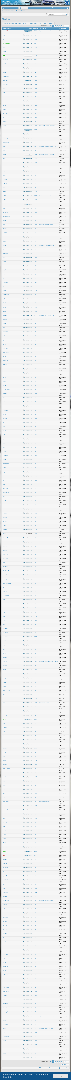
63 (35, 150)
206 (36, 669)
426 (36, 105)
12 (35, 496)
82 (35, 369)
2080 (35, 764)
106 (36, 88)
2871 (35, 146)
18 (35, 278)
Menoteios (5, 954)
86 (35, 266)
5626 (35, 31)
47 (35, 410)
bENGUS (5, 843)
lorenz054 (5, 31)
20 (35, 789)
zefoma (4, 323)
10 (35, 64)
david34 (5, 233)
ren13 (4, 336)
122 (36, 290)
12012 (35, 719)
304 (36, 777)
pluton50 (5, 513)
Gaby (4, 855)
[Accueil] (35, 2)
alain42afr (5, 455)
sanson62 (5, 847)
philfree (4, 620)
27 (35, 389)
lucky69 (4, 47)
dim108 (4, 64)
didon (4, 187)
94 (35, 327)
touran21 (5, 261)
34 (35, 542)
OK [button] (61, 1076)
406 (36, 261)
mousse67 (5, 1016)
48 (35, 521)
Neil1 (4, 435)
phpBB (31, 1071)
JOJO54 (5, 921)
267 (36, 224)
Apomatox (5, 253)
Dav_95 (5, 550)
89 (35, 414)
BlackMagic (5, 1003)
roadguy (5, 925)
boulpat (4, 402)
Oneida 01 (5, 966)
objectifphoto (6, 900)
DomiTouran (6, 352)
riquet (4, 797)
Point (4, 39)
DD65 (4, 653)
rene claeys (5, 138)
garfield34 (5, 917)
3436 (35, 154)
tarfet (4, 674)
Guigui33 (5, 393)
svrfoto (4, 125)
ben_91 (4, 270)
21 (35, 443)
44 (35, 900)
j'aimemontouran (7, 583)
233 (36, 888)
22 (35, 484)
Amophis (5, 521)
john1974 (5, 546)
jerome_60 (5, 1012)
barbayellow (6, 801)
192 (36, 793)
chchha (4, 682)
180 (36, 513)
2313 (35, 661)
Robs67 (5, 237)
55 (35, 941)
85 (35, 867)
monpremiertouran (7, 810)
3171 (35, 855)
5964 (35, 80)
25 (35, 426)
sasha (4, 1053)
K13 (4, 208)
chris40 (4, 777)
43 (35, 97)
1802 (35, 636)
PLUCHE (5, 228)
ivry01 (4, 72)
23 (35, 492)
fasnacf (4, 51)
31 (35, 612)
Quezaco (5, 319)
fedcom (4, 459)
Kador (4, 484)
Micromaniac (6, 76)
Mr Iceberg (5, 892)
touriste (4, 501)
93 (35, 323)
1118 (35, 158)
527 (36, 92)
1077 (35, 76)
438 (36, 39)
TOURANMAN (6, 389)
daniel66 (5, 418)
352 (36, 109)
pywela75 (5, 876)
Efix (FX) (5, 356)
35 (35, 731)
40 (35, 377)
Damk (4, 838)
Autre (51, 23)
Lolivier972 (5, 331)
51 (35, 385)
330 (36, 200)
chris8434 (5, 566)
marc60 (4, 414)
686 (36, 818)
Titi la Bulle (5, 983)
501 (36, 435)
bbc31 (4, 830)
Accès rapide (4, 8)
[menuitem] (55, 8)
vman (4, 707)
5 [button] (61, 26)
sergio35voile (6, 472)
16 (35, 422)
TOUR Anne (6, 303)
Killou (4, 694)
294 (36, 393)
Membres (23, 8)
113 (36, 529)
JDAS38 (5, 183)
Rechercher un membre (9, 10)
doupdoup (5, 867)
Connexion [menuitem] (65, 8)
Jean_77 (5, 426)
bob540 (4, 451)
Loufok (4, 344)
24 (35, 550)
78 (35, 142)
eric (3, 1057)
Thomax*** (5, 84)
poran (4, 175)
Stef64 (4, 669)
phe (4, 1032)
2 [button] (55, 26)
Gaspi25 (5, 146)
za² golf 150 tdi (6, 690)
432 (36, 68)
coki (4, 702)
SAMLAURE (6, 80)
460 (36, 620)
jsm (3, 117)
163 (36, 1040)
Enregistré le (62, 28)
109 (36, 418)
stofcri (4, 806)
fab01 (4, 851)
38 (35, 929)
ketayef (4, 369)
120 (36, 480)
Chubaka (5, 760)
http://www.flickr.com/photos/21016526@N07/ (50, 661)
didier (4, 274)
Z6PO (4, 92)
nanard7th (5, 348)
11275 (35, 43)
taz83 (4, 908)
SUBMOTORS (6, 216)
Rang (30, 28)
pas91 (4, 307)
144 (36, 1032)
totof (4, 150)
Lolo (4, 443)
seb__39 (5, 822)
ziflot (4, 826)
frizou (4, 888)
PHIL (4, 158)
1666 (35, 84)
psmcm (4, 785)
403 (36, 212)
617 (36, 806)
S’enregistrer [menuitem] (68, 8)
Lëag (4, 937)
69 (35, 645)
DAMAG (5, 834)
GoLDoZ (5, 735)
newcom (5, 665)
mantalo (5, 266)
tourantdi (5, 579)
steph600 (5, 896)
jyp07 (4, 299)
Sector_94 (5, 130)
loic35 (4, 468)
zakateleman (6, 463)
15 (35, 488)
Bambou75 (5, 542)
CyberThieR (6, 987)
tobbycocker (6, 1049)
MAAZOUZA (6, 880)
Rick (4, 496)
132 (36, 983)
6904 (35, 59)
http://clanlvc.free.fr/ (44, 702)
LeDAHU (5, 661)
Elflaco (4, 241)
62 (35, 303)
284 (36, 476)
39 (35, 167)
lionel (4, 740)
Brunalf (4, 191)
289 (36, 311)
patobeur (5, 608)
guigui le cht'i (6, 1036)
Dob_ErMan (6, 294)
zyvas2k (5, 904)
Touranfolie (5, 282)
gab (4, 871)
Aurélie (4, 818)
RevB (4, 447)
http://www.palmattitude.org (46, 224)
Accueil (8, 8)
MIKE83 (5, 711)
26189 (35, 851)
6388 (35, 195)
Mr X (4, 913)
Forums (15, 8)
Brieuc (4, 773)
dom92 (4, 999)
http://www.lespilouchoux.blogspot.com (49, 1016)
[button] (50, 26)
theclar (4, 962)
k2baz (4, 167)
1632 (35, 121)
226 (36, 47)
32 (35, 1049)
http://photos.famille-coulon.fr (46, 245)
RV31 (4, 789)
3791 (35, 315)
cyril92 (4, 195)
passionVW (5, 59)
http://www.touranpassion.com (46, 31)
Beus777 (5, 373)
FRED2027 (5, 632)
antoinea (5, 179)
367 (36, 125)
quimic (4, 979)
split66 (4, 525)
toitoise (4, 686)
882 (36, 257)
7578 (35, 55)
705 (36, 991)
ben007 (4, 88)
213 (36, 163)
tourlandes (5, 1024)
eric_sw (4, 752)
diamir (4, 245)
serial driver (6, 558)
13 (35, 72)
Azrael (4, 224)
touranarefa (5, 604)
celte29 (4, 109)
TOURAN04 (6, 509)
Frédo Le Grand (7, 768)
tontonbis (5, 950)
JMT (4, 624)
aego (4, 340)
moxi (4, 163)
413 (36, 702)
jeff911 (4, 958)
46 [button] (65, 26)
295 (36, 307)
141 (36, 282)
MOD (4, 612)
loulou (4, 97)
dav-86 (4, 719)
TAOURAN (5, 134)
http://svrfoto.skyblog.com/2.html (47, 125)
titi (3, 480)
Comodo (5, 315)
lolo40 (4, 430)
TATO (4, 814)
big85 (4, 249)
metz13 (4, 381)
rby (3, 587)
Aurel (4, 327)
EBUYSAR (5, 113)
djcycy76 (5, 863)
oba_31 (4, 278)
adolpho (5, 641)
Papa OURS (6, 991)
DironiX (4, 68)
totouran (5, 591)
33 (35, 884)
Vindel (4, 55)
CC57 (4, 200)
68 (35, 171)
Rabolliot (5, 529)
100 (36, 995)
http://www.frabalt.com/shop (46, 1028)
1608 (35, 748)
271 (36, 237)
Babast (4, 311)
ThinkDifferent (6, 43)
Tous (16, 23)
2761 (35, 204)
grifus (4, 397)
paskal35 (5, 657)
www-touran (6, 492)
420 (36, 533)
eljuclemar (5, 636)
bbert (4, 884)
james (4, 1040)
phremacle (5, 505)
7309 (35, 130)
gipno (4, 439)
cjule (4, 562)
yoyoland (5, 748)
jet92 (4, 257)
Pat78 (4, 744)
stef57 (4, 781)
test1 (4, 35)
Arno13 (4, 1020)
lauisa (4, 290)
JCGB (4, 698)
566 (36, 117)
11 (35, 554)
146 (36, 616)
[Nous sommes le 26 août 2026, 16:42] (46, 14)
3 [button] (57, 26)
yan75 (4, 970)
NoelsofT (5, 121)
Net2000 (5, 859)
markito (4, 385)
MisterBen (5, 974)
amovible (5, 933)
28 (35, 979)
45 (35, 546)
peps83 (4, 105)
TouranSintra (6, 142)
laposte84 (5, 628)
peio (4, 422)
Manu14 (5, 575)
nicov (4, 731)
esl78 (4, 793)
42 (35, 525)
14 (35, 604)
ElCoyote (5, 764)
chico (4, 756)
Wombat (5, 929)
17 (35, 880)
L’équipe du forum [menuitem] (21, 10)
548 (36, 191)
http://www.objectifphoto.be (46, 900)
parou (4, 946)
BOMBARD (5, 360)
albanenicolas (6, 101)
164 (36, 892)
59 (35, 373)
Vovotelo (5, 995)
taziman (5, 727)
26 (35, 571)
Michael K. (5, 406)
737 (36, 1045)
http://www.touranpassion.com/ (47, 315)
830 (36, 698)
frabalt (4, 1028)
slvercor (5, 1007)
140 (36, 455)
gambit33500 (6, 595)
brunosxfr (5, 715)
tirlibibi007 (5, 538)
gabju (4, 171)
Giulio (4, 599)
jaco (4, 616)
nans (4, 649)
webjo (4, 154)
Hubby (4, 220)
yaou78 (4, 941)
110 (36, 760)
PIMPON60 (5, 212)
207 (36, 245)
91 (35, 187)
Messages (35, 28)
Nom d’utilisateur (6, 28)
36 (35, 447)
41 (35, 356)
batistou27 (5, 488)
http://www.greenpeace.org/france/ (47, 146)
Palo (4, 286)
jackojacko (5, 554)
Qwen (4, 1045)
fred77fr (4, 377)
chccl (4, 723)
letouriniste (5, 410)
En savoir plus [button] (7, 1077)
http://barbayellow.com (44, 801)
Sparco (4, 533)
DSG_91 (5, 204)
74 (35, 406)
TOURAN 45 (6, 571)
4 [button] (59, 26)
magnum (5, 517)
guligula (5, 645)
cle (3, 476)
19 (35, 381)
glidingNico (5, 678)
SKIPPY (5, 364)
